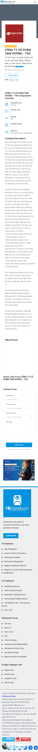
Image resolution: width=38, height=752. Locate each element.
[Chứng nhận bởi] (23, 739)
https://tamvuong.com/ (16, 70)
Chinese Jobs (9, 674)
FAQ (5, 636)
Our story (7, 624)
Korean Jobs (9, 683)
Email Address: (11, 404)
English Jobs (9, 670)
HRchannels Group (10, 618)
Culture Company (10, 640)
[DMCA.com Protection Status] (8, 739)
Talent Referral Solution (13, 590)
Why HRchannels (10, 549)
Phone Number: (11, 413)
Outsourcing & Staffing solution (15, 599)
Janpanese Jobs (10, 678)
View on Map (19, 66)
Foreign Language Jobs (12, 665)
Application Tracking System (15, 595)
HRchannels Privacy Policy (14, 648)
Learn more (11, 536)
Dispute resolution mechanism (15, 657)
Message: (9, 422)
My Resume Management (13, 561)
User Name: (10, 395)
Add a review (12, 75)
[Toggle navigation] (35, 2)
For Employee (7, 543)
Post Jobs (8, 610)
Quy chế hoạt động (11, 652)
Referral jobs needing (12, 557)
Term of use (8, 632)
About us (7, 628)
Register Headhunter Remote (15, 566)
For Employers (8, 581)
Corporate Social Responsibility (16, 644)
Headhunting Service (12, 586)
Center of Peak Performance (15, 553)
